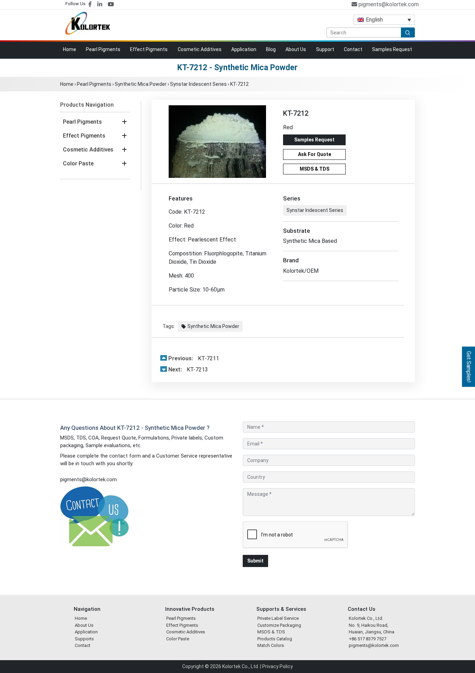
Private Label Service (278, 618)
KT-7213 (188, 369)
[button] (124, 122)
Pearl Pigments (103, 49)
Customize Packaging (279, 625)
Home (69, 49)
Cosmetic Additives (200, 49)
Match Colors (270, 645)
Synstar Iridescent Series (198, 84)
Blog (271, 49)
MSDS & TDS (314, 169)
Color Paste (78, 163)
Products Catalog (274, 638)
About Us (295, 49)
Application (243, 49)
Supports (84, 638)
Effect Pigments (149, 49)
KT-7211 (193, 358)
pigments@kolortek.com (388, 4)
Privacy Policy (277, 666)
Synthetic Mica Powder (141, 84)
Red (288, 127)
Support (325, 49)
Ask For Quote (314, 154)
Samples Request (392, 49)
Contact (353, 49)
